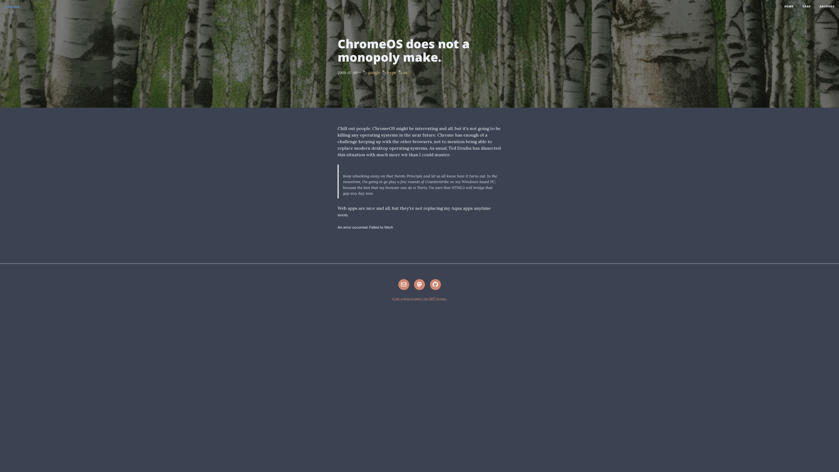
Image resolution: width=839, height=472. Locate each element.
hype (391, 72)
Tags (806, 6)
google (374, 72)
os (405, 72)
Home (789, 6)
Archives (827, 6)
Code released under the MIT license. (419, 299)
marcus (12, 6)
